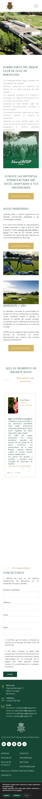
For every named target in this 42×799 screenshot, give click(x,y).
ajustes (19, 790)
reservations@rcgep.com (25, 711)
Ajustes (27, 795)
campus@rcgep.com (23, 716)
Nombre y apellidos (11, 590)
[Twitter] (9, 744)
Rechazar (16, 795)
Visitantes (6, 758)
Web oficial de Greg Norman (19, 466)
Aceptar (6, 795)
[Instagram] (24, 744)
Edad (5, 627)
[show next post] (17, 473)
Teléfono (6, 602)
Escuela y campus (10, 771)
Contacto (6, 775)
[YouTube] (19, 744)
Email (5, 615)
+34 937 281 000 (13, 701)
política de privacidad (14, 643)
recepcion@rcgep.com (26, 708)
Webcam (5, 753)
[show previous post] (10, 473)
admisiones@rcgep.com (26, 713)
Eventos (24, 753)
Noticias (24, 762)
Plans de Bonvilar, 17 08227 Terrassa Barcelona (15, 691)
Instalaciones (27, 771)
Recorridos (26, 758)
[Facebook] (4, 744)
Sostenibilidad (27, 767)
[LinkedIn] (14, 744)
